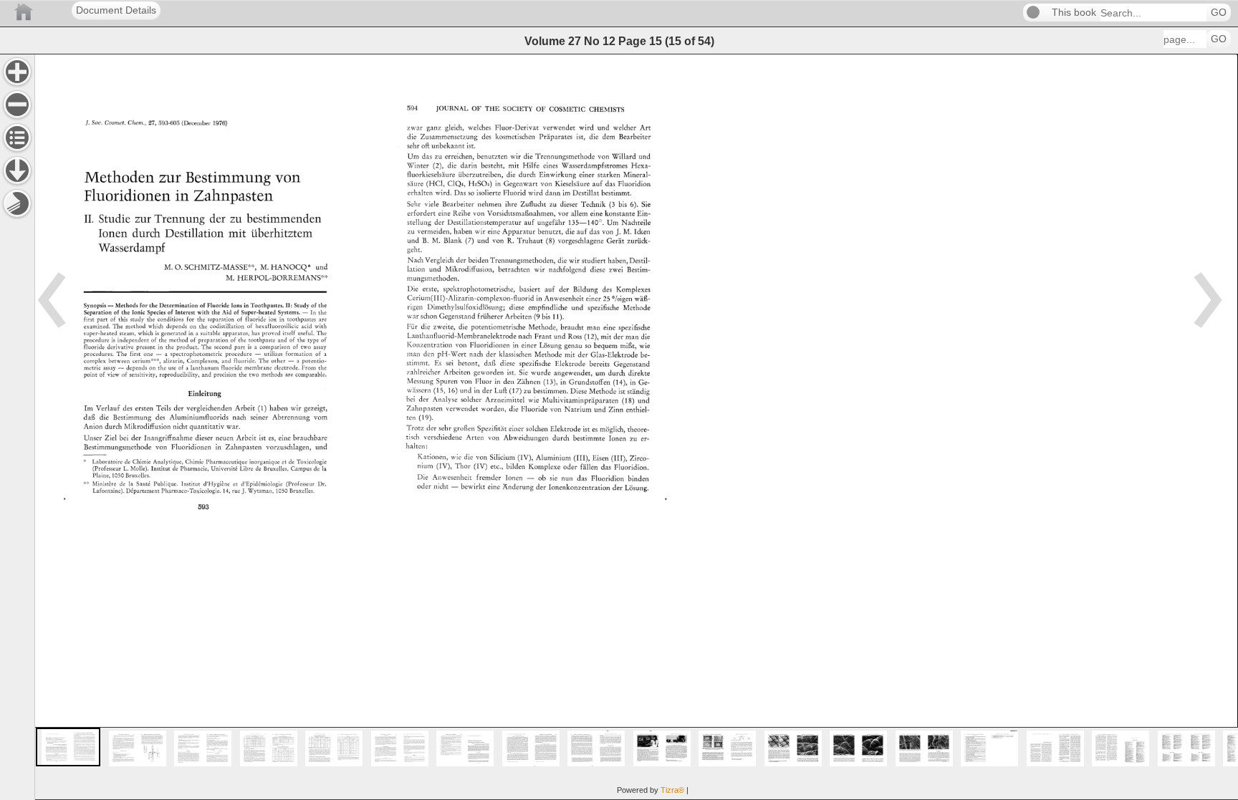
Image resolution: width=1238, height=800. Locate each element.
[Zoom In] (17, 71)
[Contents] (17, 137)
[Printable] (17, 203)
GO (1218, 12)
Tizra (672, 790)
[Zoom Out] (17, 104)
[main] (636, 427)
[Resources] (17, 170)
